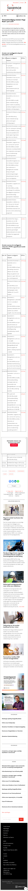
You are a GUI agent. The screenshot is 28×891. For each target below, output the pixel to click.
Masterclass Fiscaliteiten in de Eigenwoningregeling (13, 726)
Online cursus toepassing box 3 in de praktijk (12, 797)
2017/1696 (23, 93)
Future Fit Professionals (7, 801)
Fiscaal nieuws (12, 471)
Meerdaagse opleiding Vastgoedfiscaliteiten (11, 718)
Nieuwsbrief (15, 2)
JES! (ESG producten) (8, 843)
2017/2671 (23, 126)
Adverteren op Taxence (8, 837)
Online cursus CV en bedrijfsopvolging (10, 781)
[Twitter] (12, 481)
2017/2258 (23, 281)
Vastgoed (11, 474)
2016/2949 (23, 260)
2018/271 (23, 219)
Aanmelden (14, 445)
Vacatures (5, 833)
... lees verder (21, 606)
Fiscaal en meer (7, 845)
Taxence (14, 8)
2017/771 (23, 297)
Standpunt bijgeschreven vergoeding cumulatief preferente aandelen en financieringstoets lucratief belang (13, 554)
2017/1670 (23, 336)
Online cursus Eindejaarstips (8, 722)
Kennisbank (6, 830)
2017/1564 (23, 63)
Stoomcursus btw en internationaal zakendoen (12, 806)
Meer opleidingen (6, 812)
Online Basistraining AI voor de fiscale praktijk (12, 771)
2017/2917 (23, 199)
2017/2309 (23, 181)
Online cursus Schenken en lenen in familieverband (13, 785)
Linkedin (5, 856)
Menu (5, 15)
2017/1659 (23, 316)
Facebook (5, 860)
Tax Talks (5, 847)
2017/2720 (23, 158)
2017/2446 (23, 140)
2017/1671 (23, 355)
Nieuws (4, 474)
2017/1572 (23, 75)
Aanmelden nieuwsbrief (8, 862)
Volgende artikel (18, 491)
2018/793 (23, 112)
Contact (22, 2)
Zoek (22, 819)
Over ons (5, 835)
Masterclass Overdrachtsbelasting (9, 736)
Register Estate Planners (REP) (10, 850)
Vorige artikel (10, 491)
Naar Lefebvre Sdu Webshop (9, 864)
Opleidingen (6, 828)
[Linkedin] (15, 481)
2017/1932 (23, 371)
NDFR (4, 841)
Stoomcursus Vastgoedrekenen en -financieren (12, 731)
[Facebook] (10, 481)
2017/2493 (23, 412)
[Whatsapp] (18, 481)
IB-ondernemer (21, 471)
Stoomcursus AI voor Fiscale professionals (11, 793)
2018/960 (23, 394)
